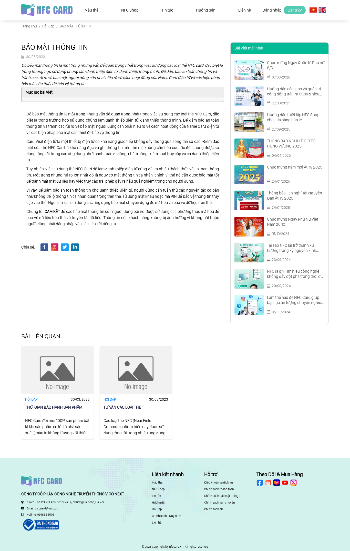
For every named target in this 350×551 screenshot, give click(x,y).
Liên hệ (244, 10)
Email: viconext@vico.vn (42, 508)
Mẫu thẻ (91, 10)
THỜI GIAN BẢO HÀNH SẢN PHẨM (53, 407)
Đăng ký (294, 10)
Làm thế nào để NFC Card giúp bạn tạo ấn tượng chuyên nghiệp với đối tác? (295, 302)
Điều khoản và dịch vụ (218, 482)
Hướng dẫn (205, 10)
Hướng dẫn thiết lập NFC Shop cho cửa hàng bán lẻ (293, 117)
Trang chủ (29, 26)
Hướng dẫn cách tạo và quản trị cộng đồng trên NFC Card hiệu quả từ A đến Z (294, 94)
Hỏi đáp (48, 26)
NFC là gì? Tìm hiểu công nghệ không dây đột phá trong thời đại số (295, 276)
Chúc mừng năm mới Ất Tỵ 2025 (294, 167)
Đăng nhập (272, 10)
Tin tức (167, 10)
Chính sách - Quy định (166, 516)
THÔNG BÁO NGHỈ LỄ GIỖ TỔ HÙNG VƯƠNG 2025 (291, 144)
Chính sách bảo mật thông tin (223, 496)
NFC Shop (130, 10)
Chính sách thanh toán (219, 489)
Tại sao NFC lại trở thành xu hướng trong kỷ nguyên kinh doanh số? (291, 250)
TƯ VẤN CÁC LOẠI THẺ (122, 407)
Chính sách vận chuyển (219, 502)
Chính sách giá (213, 509)
